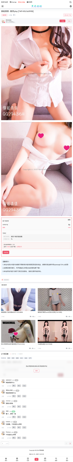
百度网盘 (6, 252)
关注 (63, 21)
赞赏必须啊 (9, 390)
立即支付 (19, 246)
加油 (26, 358)
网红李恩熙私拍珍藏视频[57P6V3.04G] (13, 344)
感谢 (17, 358)
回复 (24, 385)
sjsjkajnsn (9, 380)
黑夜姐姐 (41, 450)
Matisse (8, 432)
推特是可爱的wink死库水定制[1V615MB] (50, 312)
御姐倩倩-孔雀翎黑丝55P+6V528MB (12, 312)
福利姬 (4, 15)
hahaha (8, 421)
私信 (69, 21)
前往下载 (68, 15)
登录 (36, 370)
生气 (30, 358)
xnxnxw (8, 400)
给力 (21, 358)
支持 (13, 358)
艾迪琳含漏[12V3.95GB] (45, 344)
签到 (9, 358)
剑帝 (7, 411)
